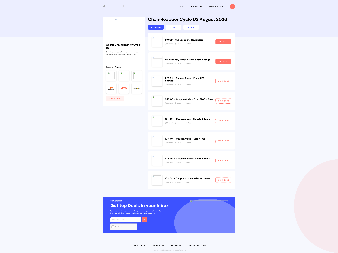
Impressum (176, 245)
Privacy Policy (216, 6)
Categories (196, 6)
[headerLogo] (113, 6)
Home (182, 6)
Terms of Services (197, 245)
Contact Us (159, 245)
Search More (115, 99)
